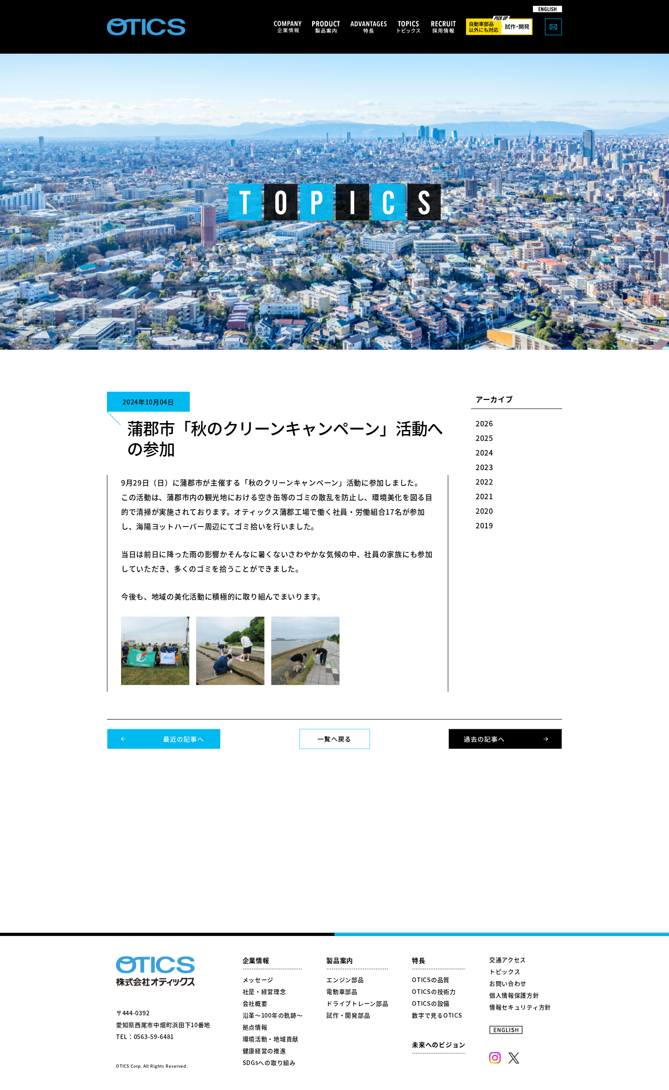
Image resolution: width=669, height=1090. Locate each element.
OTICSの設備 (431, 1003)
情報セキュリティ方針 (520, 1007)
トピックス (505, 971)
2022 (484, 481)
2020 (484, 510)
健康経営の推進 (264, 1050)
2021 (484, 496)
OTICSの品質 (431, 979)
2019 (484, 525)
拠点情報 (255, 1027)
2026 (484, 423)
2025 (484, 437)
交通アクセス (507, 959)
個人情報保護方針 (514, 995)
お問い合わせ (508, 983)
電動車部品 (342, 991)
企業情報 (256, 960)
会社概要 (255, 1003)
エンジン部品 (345, 979)
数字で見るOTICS (437, 1015)
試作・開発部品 (348, 1015)
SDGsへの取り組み (269, 1062)
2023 (484, 466)
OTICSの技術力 (434, 991)
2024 (484, 452)
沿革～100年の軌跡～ (273, 1015)
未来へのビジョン (439, 1044)
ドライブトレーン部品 (357, 1003)
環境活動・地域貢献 (271, 1038)
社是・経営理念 (264, 991)
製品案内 (339, 960)
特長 (418, 960)
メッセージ (258, 979)
